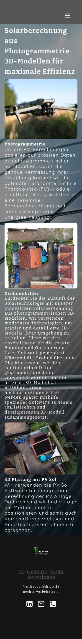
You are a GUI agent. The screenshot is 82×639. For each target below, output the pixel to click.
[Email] (41, 604)
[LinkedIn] (29, 604)
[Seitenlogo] (41, 551)
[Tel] (53, 604)
